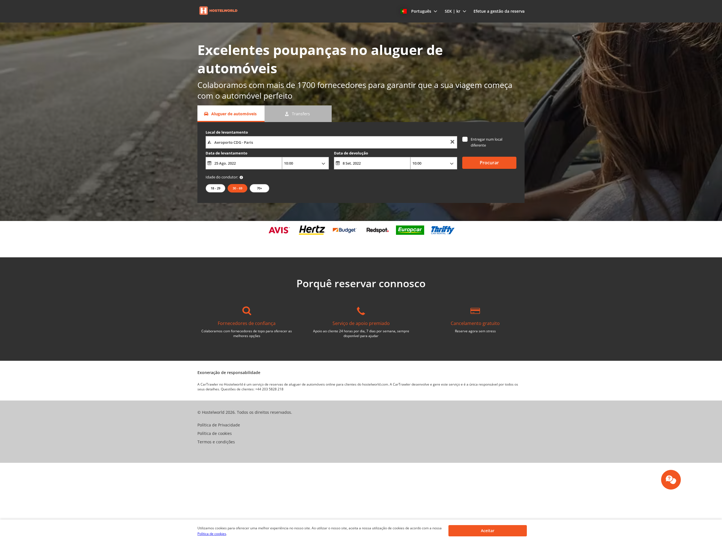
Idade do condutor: (222, 177)
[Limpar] (452, 142)
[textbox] (331, 142)
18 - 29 (215, 188)
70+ (259, 188)
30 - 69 (237, 188)
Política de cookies (211, 533)
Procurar (489, 163)
